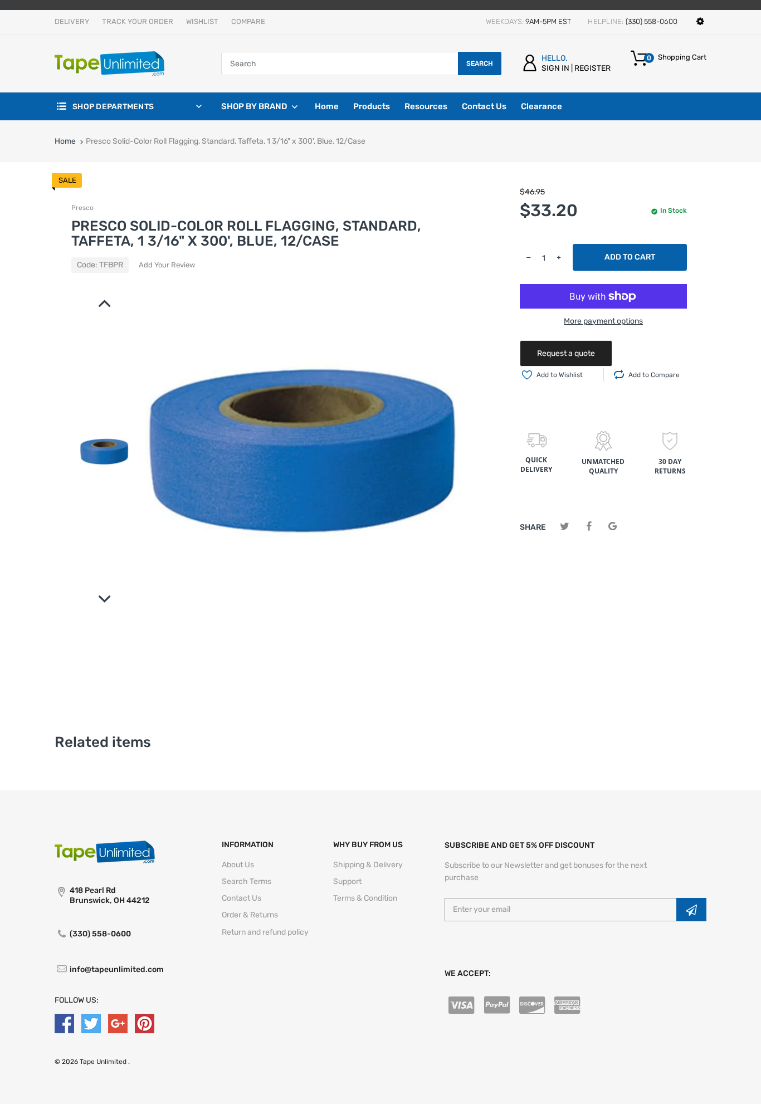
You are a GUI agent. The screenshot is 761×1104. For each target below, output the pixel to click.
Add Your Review (167, 265)
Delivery (72, 21)
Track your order (137, 21)
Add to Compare (654, 375)
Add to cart (629, 257)
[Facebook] (589, 526)
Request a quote (566, 353)
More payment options (603, 321)
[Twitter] (565, 526)
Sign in (555, 68)
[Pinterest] (144, 1023)
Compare (248, 21)
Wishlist (202, 21)
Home (65, 141)
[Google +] (118, 1023)
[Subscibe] (691, 909)
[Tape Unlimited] (109, 63)
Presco (82, 208)
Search (479, 63)
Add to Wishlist (559, 375)
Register (592, 68)
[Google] (612, 526)
